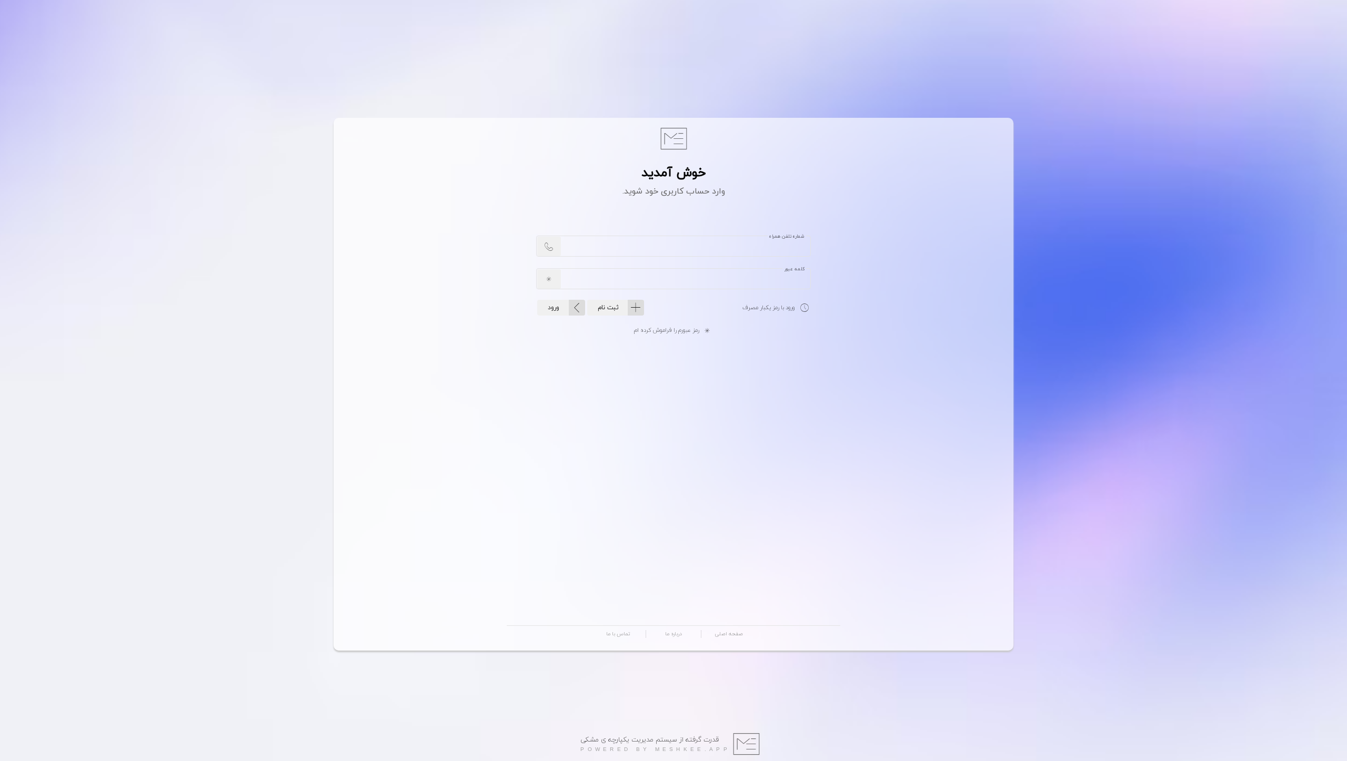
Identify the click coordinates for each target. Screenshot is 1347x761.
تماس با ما (618, 634)
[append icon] (549, 246)
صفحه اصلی (729, 634)
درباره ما (673, 634)
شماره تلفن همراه (787, 237)
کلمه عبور (794, 269)
